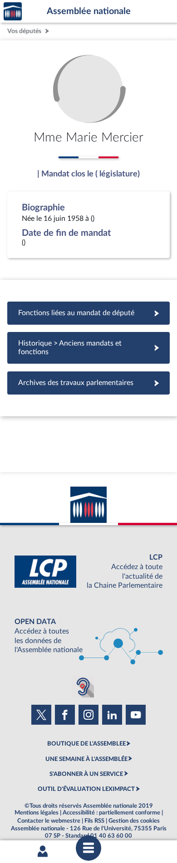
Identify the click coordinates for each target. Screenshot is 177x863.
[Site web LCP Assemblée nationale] (88, 572)
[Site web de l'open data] (88, 636)
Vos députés (24, 31)
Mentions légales (37, 812)
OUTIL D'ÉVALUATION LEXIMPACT (86, 789)
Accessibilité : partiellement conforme (111, 812)
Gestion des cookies (134, 821)
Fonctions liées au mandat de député (88, 313)
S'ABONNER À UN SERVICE (86, 774)
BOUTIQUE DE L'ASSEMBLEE (86, 743)
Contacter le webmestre (48, 821)
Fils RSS (94, 821)
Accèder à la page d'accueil (13, 11)
